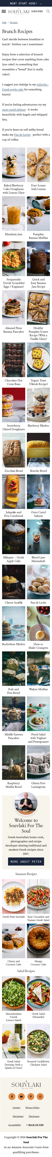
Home (4, 22)
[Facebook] (11, 1096)
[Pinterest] (30, 1096)
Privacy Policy (33, 1107)
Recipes (14, 22)
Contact (16, 1107)
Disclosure (34, 1116)
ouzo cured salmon (14, 109)
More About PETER (26, 861)
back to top (36, 1125)
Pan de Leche (22, 135)
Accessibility (14, 1125)
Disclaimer (18, 1116)
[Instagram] (40, 1096)
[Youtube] (21, 1096)
